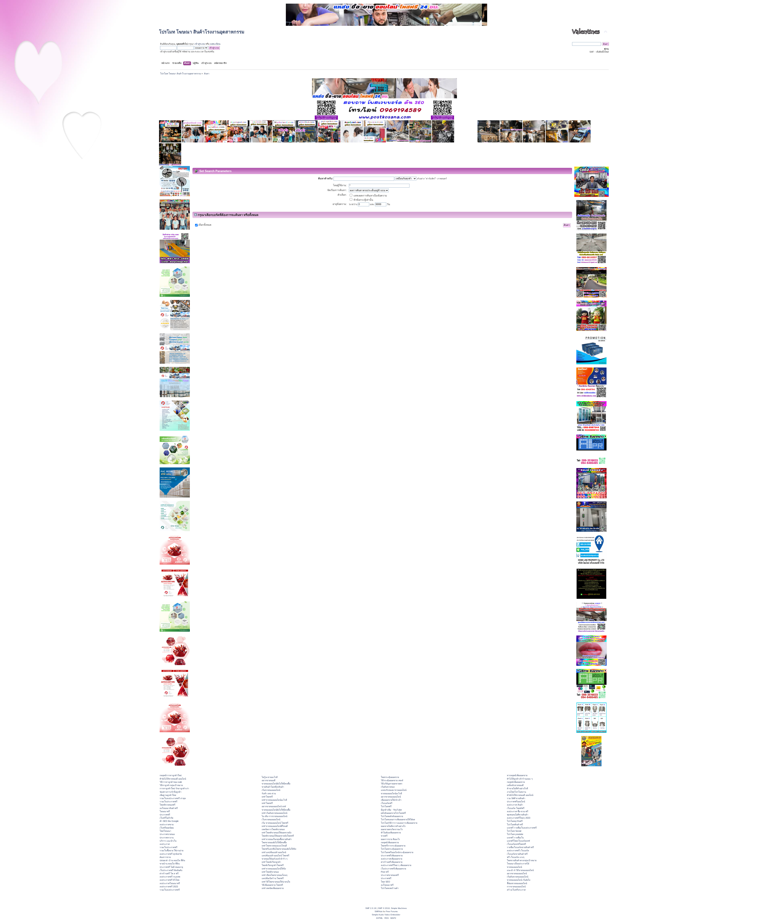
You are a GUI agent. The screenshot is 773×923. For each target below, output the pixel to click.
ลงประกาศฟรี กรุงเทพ (170, 876)
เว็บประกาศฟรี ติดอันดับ (171, 870)
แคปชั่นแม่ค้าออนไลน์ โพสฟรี (275, 855)
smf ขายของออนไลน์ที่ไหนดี (275, 826)
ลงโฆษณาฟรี (387, 885)
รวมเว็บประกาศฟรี (168, 801)
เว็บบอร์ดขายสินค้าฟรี (517, 854)
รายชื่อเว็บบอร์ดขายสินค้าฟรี (520, 847)
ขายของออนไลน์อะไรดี (391, 793)
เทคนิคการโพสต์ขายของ (273, 829)
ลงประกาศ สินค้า (515, 805)
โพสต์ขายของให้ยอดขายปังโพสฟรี (278, 836)
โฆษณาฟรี (165, 811)
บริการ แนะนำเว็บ (168, 841)
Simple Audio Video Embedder (386, 915)
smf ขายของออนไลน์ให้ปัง (274, 868)
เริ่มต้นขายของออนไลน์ (517, 876)
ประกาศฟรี (165, 814)
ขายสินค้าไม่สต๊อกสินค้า (273, 787)
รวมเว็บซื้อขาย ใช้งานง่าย (171, 850)
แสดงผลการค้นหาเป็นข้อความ (370, 195)
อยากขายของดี (268, 780)
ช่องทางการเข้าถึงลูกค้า (170, 792)
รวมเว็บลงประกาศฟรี (170, 890)
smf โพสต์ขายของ (270, 872)
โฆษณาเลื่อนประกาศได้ (518, 863)
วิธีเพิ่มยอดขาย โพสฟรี (272, 885)
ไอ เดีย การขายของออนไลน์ (274, 816)
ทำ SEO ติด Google (169, 821)
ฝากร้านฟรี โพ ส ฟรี (169, 873)
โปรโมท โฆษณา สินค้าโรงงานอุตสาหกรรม (201, 31)
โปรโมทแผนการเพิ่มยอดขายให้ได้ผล (398, 819)
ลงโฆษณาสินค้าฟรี (169, 808)
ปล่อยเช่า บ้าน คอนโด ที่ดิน (172, 860)
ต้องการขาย (165, 857)
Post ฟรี (385, 872)
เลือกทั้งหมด (204, 224)
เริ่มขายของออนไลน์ (271, 790)
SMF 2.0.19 (370, 908)
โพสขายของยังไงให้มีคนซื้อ (274, 842)
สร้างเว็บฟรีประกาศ (516, 890)
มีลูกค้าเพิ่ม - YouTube (391, 810)
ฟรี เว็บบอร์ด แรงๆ (515, 857)
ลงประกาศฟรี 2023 (169, 886)
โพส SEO (385, 881)
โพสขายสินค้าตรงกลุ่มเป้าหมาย (521, 860)
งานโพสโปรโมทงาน (516, 792)
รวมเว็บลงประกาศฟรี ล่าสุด (173, 798)
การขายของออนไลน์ (516, 886)
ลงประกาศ (165, 844)
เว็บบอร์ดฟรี (386, 803)
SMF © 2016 (384, 908)
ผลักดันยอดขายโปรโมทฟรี (393, 813)
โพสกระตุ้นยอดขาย (390, 777)
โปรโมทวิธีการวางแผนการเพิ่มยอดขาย (399, 823)
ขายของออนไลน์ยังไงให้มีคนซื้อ (276, 783)
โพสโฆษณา (165, 831)
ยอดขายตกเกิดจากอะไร (392, 829)
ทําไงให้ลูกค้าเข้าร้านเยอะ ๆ (520, 779)
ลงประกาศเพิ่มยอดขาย (391, 859)
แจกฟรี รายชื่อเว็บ (515, 837)
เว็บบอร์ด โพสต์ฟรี (515, 808)
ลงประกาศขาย (167, 824)
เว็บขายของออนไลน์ (271, 819)
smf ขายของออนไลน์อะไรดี (274, 800)
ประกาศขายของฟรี (390, 875)
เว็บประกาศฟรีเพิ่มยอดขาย (393, 868)
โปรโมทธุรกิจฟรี (515, 821)
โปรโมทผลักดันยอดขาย (392, 816)
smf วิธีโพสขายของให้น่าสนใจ (276, 881)
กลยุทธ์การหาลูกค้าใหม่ (171, 775)
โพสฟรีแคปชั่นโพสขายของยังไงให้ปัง (279, 849)
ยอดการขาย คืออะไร (390, 839)
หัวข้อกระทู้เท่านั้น (363, 199)
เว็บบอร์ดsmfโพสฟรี (516, 844)
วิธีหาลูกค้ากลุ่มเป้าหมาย (171, 785)
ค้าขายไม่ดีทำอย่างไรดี (517, 788)
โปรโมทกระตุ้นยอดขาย (392, 849)
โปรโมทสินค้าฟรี (515, 824)
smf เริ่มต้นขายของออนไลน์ (274, 813)
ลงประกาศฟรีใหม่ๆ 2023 (518, 818)
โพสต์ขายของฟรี (167, 805)
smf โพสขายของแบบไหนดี (274, 845)
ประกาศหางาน (167, 837)
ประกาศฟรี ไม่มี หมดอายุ (171, 867)
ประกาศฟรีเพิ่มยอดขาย (392, 855)
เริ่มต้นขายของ (388, 787)
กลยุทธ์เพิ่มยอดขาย (390, 842)
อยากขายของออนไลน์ (391, 796)
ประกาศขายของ (167, 834)
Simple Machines (399, 908)
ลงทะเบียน (215, 44)
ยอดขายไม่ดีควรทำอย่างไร (393, 826)
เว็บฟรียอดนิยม (167, 827)
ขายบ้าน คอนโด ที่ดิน (170, 863)
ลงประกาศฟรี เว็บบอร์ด (518, 850)
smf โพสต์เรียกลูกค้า (271, 862)
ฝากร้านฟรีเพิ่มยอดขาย (391, 862)
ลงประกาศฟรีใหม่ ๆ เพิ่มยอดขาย (396, 865)
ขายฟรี (384, 836)
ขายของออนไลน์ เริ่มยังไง (518, 880)
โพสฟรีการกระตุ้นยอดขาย (393, 845)
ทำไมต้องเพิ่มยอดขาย (391, 832)
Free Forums (392, 911)
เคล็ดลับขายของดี (515, 785)
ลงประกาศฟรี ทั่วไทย (169, 880)
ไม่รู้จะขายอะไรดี (270, 777)
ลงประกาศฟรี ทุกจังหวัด (171, 854)
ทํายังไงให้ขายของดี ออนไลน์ (173, 779)
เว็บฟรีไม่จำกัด (166, 818)
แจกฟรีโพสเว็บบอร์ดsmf (518, 841)
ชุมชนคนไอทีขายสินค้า (517, 814)
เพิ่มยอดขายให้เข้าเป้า (391, 800)
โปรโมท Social (514, 831)
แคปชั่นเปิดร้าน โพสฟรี (273, 878)
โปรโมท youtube (515, 834)
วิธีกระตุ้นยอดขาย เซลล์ (392, 780)
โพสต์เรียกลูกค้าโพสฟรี (273, 865)
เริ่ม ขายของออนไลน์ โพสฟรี (275, 823)
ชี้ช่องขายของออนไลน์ (517, 883)
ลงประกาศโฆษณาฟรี (170, 883)
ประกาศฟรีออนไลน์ (516, 801)
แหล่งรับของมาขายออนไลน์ (393, 790)
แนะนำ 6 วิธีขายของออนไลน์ (520, 870)
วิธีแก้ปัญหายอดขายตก (391, 783)
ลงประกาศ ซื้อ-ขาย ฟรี (517, 811)
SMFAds (378, 911)
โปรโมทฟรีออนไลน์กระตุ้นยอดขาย (397, 852)
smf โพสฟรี (267, 796)
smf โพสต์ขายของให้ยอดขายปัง (276, 832)
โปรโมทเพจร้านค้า (390, 888)
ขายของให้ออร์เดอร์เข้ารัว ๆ (274, 859)
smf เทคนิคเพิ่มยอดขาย (273, 888)
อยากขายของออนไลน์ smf (274, 806)
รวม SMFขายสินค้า (516, 798)
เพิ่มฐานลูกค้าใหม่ (168, 795)
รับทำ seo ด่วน (269, 793)
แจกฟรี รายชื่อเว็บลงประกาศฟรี (522, 827)
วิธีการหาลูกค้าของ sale (171, 782)
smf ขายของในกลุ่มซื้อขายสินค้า (277, 839)
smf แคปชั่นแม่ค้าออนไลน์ (274, 852)
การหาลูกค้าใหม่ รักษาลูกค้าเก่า (174, 788)
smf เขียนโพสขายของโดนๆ (274, 875)
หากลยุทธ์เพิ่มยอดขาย (517, 775)
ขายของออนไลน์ (514, 867)
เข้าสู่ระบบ (200, 44)
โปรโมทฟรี (386, 806)
